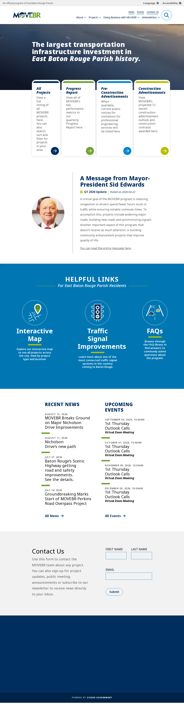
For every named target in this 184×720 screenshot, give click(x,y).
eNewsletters (149, 17)
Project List (92, 633)
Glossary (90, 646)
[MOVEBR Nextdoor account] (154, 677)
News (131, 12)
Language (149, 3)
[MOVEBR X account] (138, 677)
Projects (93, 17)
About (79, 17)
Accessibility (170, 3)
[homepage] (27, 15)
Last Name (139, 549)
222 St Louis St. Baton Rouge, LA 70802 (48, 638)
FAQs (88, 642)
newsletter (139, 663)
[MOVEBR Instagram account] (146, 677)
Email (110, 570)
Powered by (92, 697)
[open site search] (166, 15)
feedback (138, 652)
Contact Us (153, 12)
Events (140, 12)
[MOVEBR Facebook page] (131, 677)
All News (52, 516)
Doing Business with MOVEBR (120, 17)
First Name (114, 549)
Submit (114, 592)
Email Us (41, 649)
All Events (113, 516)
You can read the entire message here (105, 248)
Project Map (93, 637)
